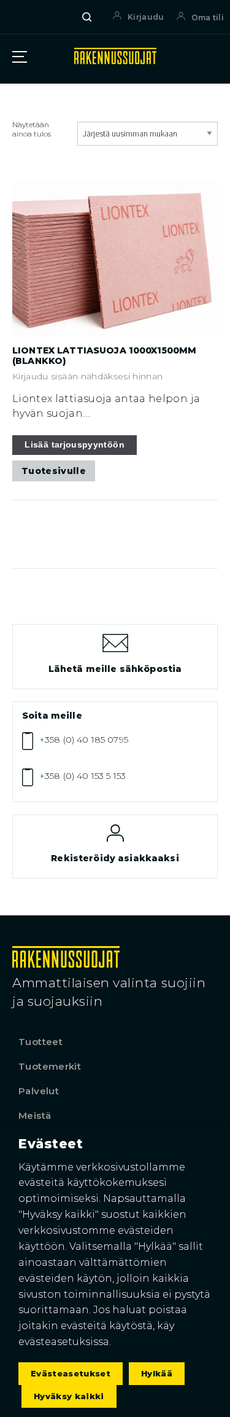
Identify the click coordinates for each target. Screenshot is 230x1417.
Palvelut (38, 1091)
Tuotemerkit (49, 1066)
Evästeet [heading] (50, 1143)
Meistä (34, 1115)
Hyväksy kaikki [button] (69, 1396)
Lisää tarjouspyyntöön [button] (75, 444)
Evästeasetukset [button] (70, 1373)
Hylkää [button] (156, 1373)
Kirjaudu (146, 17)
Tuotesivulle (53, 470)
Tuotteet (40, 1042)
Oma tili (207, 17)
